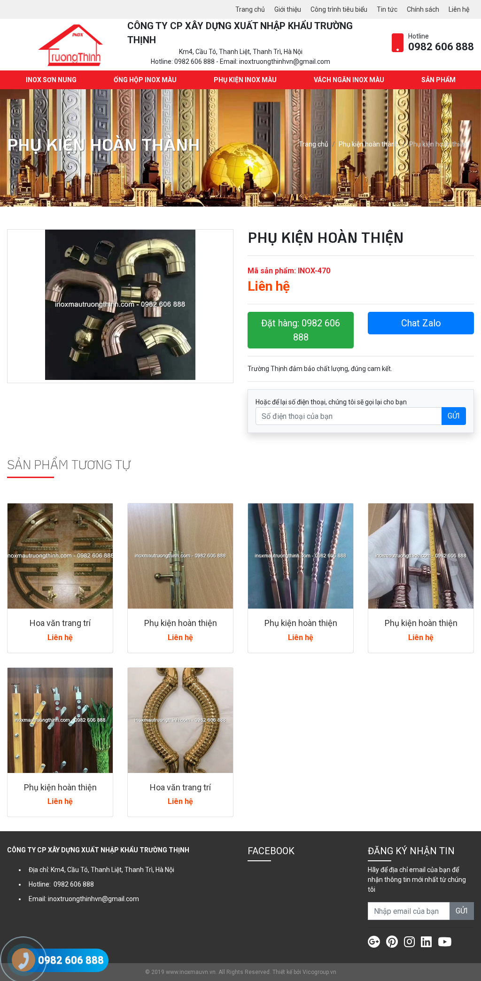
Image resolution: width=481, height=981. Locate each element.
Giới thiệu (287, 9)
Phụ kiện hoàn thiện (180, 623)
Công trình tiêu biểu (338, 9)
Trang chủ (250, 9)
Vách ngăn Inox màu (349, 80)
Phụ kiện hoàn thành (369, 144)
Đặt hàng (300, 330)
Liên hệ (459, 9)
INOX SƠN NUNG (51, 80)
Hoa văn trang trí (60, 623)
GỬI (454, 415)
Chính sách (423, 9)
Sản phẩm (438, 80)
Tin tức (387, 9)
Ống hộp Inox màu (145, 80)
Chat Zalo (421, 323)
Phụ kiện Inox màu (245, 80)
